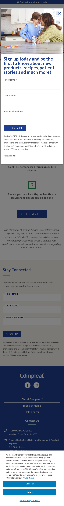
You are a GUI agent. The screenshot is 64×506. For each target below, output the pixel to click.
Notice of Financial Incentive (16, 149)
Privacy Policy (34, 146)
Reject (29, 492)
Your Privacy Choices (30, 500)
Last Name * (10, 95)
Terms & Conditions (15, 146)
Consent (30, 484)
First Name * (10, 79)
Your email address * (14, 111)
